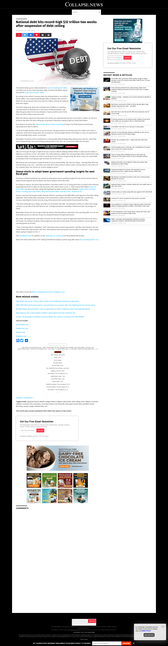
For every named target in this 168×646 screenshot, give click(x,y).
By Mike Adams (122, 143)
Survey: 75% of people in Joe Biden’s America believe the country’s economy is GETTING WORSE (50, 317)
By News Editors (122, 123)
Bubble (42, 402)
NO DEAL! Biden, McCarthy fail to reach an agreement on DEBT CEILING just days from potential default (53, 309)
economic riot (27, 404)
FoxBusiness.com (22, 328)
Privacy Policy (84, 639)
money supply (28, 406)
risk (46, 406)
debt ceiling (76, 402)
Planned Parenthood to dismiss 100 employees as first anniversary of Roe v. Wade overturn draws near (128, 170)
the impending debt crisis (89, 240)
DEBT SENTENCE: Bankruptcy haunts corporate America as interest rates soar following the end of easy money (55, 305)
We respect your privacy (74, 629)
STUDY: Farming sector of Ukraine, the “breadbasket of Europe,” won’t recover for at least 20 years (131, 148)
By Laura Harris (122, 194)
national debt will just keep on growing (49, 124)
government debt (75, 404)
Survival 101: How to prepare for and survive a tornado (128, 198)
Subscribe (126, 643)
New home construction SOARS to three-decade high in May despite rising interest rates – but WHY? (129, 105)
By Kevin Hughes (122, 173)
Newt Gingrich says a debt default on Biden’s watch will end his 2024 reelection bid (45, 313)
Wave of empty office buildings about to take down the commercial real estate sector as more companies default (129, 155)
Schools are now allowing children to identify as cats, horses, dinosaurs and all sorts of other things (130, 133)
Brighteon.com (21, 336)
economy (45, 404)
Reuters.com (20, 332)
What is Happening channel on (48, 292)
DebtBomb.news (25, 236)
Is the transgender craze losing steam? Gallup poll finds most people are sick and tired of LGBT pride (130, 212)
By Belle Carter (122, 166)
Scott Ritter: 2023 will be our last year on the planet (127, 127)
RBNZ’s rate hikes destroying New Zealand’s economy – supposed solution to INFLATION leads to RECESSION (128, 220)
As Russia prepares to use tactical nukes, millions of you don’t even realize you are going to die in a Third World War (130, 120)
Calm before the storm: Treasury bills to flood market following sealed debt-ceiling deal (47, 301)
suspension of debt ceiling (34, 92)
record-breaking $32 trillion (57, 88)
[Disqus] (58, 535)
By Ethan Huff (121, 84)
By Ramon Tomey (122, 100)
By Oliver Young (122, 223)
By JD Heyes (121, 158)
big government (33, 402)
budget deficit (50, 402)
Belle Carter (31, 31)
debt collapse (86, 402)
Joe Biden (86, 404)
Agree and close (149, 635)
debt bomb (67, 402)
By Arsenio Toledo (122, 115)
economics (37, 404)
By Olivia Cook (122, 200)
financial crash (63, 404)
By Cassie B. (121, 188)
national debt (39, 406)
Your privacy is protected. (26, 436)
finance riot (53, 404)
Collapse (59, 402)
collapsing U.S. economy (54, 236)
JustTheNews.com (22, 324)
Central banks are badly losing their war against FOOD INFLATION (131, 192)
